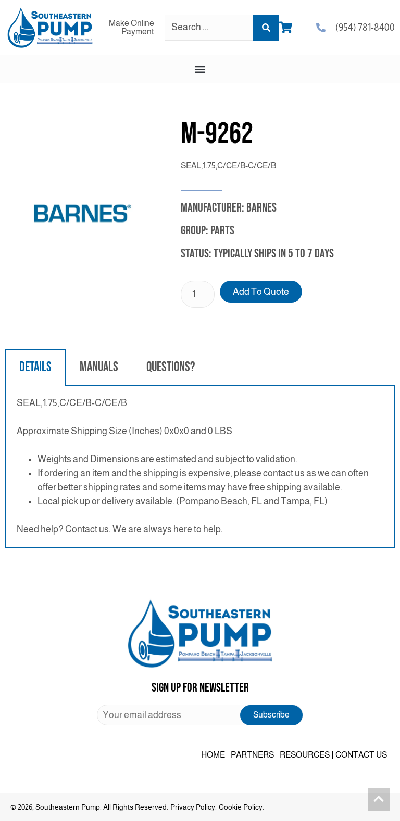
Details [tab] (35, 367)
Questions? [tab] (170, 367)
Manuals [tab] (99, 367)
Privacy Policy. (193, 807)
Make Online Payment (131, 27)
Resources (305, 754)
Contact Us (361, 754)
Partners (252, 754)
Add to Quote (261, 291)
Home (213, 754)
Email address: (200, 715)
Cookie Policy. (241, 807)
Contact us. (88, 529)
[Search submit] (266, 28)
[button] (200, 68)
